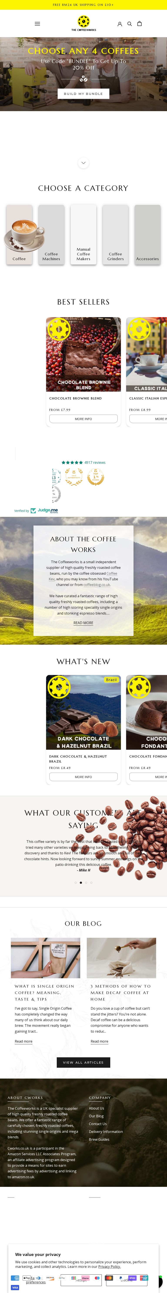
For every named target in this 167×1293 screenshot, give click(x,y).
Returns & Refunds (104, 1219)
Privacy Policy (100, 1212)
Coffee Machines (21, 1219)
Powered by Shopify (27, 1271)
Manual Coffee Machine (27, 1212)
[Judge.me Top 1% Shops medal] (95, 477)
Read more (23, 1041)
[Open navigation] (37, 24)
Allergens (96, 1243)
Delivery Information (106, 1131)
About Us (96, 1108)
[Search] (129, 23)
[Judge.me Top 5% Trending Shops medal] (52, 494)
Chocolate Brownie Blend (75, 398)
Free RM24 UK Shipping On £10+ (83, 5)
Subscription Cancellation (109, 1235)
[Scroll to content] (83, 162)
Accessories (17, 1227)
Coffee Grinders (20, 1204)
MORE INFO (83, 419)
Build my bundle (83, 94)
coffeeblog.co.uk (97, 584)
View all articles (83, 1062)
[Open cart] (139, 23)
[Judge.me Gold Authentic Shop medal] (74, 477)
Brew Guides (99, 1139)
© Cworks (19, 1265)
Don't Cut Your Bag (23, 1235)
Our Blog (96, 1116)
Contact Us (98, 1123)
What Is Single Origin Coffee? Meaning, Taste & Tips (45, 992)
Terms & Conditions (105, 1204)
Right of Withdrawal (105, 1227)
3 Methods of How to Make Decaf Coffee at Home (121, 992)
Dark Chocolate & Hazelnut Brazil (78, 758)
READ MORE (83, 622)
